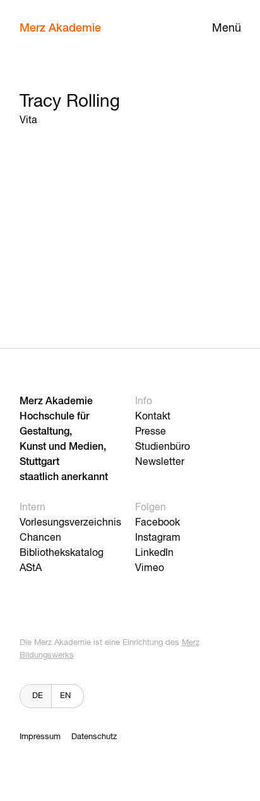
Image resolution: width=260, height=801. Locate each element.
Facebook (157, 523)
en (65, 696)
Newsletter (159, 462)
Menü (226, 28)
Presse (150, 432)
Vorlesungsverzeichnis (70, 523)
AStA (31, 568)
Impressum (40, 737)
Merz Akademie (60, 28)
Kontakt (152, 417)
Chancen (40, 538)
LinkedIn (154, 553)
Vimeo (149, 568)
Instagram (157, 538)
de (37, 696)
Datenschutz (94, 737)
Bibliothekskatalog (61, 553)
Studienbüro (162, 447)
